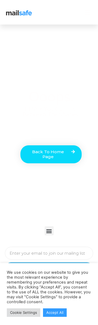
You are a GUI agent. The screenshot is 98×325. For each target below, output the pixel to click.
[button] (87, 12)
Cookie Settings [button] (23, 312)
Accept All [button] (54, 312)
